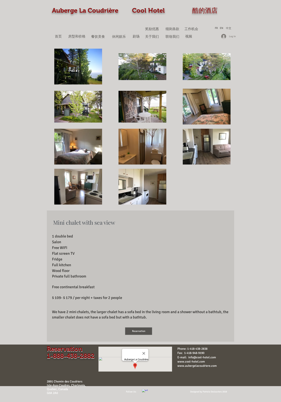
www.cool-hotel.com (191, 362)
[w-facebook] (145, 392)
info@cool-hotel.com (202, 357)
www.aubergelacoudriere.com (197, 366)
